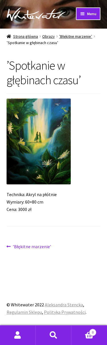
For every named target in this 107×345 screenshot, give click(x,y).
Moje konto (18, 335)
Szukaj (53, 335)
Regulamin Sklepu (24, 312)
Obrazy (48, 36)
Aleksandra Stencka (64, 304)
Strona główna (25, 36)
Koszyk (82, 330)
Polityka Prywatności (65, 312)
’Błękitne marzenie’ (75, 36)
